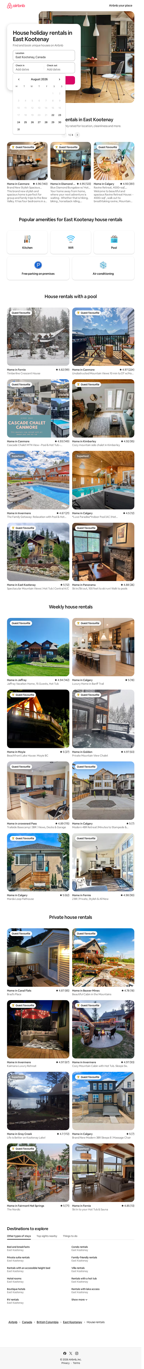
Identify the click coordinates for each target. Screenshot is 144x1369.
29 (52, 122)
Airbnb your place (120, 5)
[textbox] (28, 69)
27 (39, 122)
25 (25, 122)
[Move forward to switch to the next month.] (59, 79)
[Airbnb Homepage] (16, 5)
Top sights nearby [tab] (47, 1236)
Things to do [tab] (70, 1236)
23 (59, 115)
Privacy (65, 1363)
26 (32, 122)
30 (59, 122)
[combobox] (44, 57)
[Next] (77, 135)
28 (46, 122)
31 (18, 129)
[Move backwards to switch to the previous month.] (19, 79)
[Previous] (64, 135)
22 (52, 115)
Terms (76, 1363)
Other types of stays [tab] (19, 1236)
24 (18, 122)
